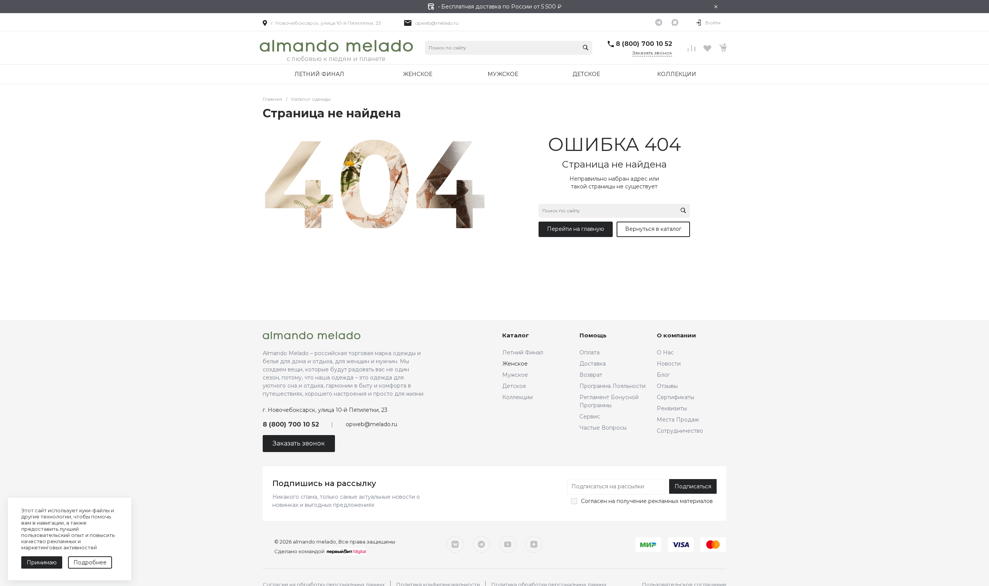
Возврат (590, 374)
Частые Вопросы (603, 427)
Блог (663, 374)
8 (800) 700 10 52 (644, 43)
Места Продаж (678, 419)
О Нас (665, 352)
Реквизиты (672, 408)
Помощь (593, 335)
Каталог (515, 335)
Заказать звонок (652, 53)
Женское (515, 363)
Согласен (594, 501)
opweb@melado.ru (437, 23)
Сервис (589, 416)
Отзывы (667, 386)
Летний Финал (522, 352)
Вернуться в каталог (653, 228)
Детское (514, 386)
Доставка (592, 363)
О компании (676, 335)
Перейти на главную (575, 228)
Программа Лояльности (612, 386)
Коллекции (517, 397)
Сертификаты (675, 397)
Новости (669, 363)
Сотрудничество (680, 430)
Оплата (589, 352)
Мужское (515, 374)
